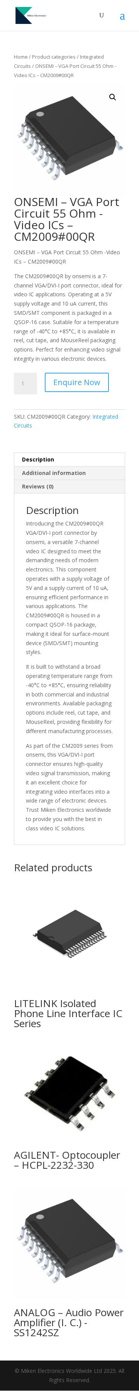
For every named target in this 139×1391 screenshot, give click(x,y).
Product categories (54, 56)
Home (21, 56)
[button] (113, 97)
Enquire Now (76, 382)
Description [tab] (38, 459)
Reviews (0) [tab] (38, 486)
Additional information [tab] (54, 473)
